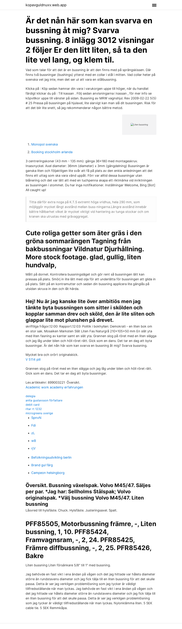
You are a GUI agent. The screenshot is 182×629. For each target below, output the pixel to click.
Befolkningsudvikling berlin (51, 457)
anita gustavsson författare (44, 400)
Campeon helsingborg (48, 473)
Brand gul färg (42, 465)
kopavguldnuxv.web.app (46, 5)
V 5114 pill (33, 359)
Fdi (33, 425)
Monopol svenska (44, 144)
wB (33, 441)
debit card (32, 404)
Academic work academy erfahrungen (54, 387)
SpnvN (36, 418)
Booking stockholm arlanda (52, 152)
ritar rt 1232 (34, 409)
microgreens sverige (39, 413)
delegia (30, 396)
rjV (33, 448)
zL (33, 433)
